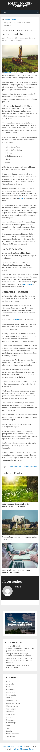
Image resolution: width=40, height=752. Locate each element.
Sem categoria (11, 723)
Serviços (9, 726)
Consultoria (10, 692)
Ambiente (10, 684)
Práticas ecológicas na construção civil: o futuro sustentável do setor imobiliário (19, 660)
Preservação (11, 709)
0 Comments (18, 41)
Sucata (9, 731)
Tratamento (10, 737)
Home (7, 20)
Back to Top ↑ (30, 749)
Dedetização (11, 695)
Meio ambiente (12, 706)
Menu (4, 12)
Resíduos (9, 717)
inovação (27, 467)
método (7, 73)
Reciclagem (10, 714)
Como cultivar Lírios (14, 646)
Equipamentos (11, 701)
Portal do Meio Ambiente (20, 5)
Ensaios (9, 698)
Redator (10, 38)
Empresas (19, 467)
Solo (14, 20)
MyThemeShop (18, 749)
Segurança (10, 720)
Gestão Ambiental (13, 703)
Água (8, 681)
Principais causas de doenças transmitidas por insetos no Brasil (18, 655)
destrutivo (11, 467)
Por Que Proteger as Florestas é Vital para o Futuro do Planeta (20, 650)
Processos (10, 712)
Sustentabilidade (12, 734)
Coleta (8, 687)
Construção (10, 689)
